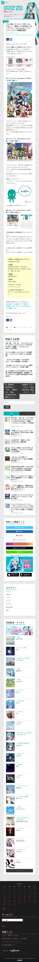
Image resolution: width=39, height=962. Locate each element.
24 (14, 900)
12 (24, 893)
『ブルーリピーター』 (22, 786)
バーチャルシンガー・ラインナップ (12, 942)
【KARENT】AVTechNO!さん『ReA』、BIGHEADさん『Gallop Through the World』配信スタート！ (11, 391)
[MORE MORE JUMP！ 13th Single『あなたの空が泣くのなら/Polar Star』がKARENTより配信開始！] (7, 468)
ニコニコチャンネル (20, 540)
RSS (4, 926)
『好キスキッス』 (21, 849)
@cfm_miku (20, 527)
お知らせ (8, 594)
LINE (20, 552)
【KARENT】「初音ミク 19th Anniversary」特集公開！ (20, 441)
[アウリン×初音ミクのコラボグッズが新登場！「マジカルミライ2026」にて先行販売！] (7, 449)
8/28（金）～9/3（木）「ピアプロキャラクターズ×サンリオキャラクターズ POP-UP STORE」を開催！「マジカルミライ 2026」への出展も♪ (19, 345)
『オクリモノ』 (20, 690)
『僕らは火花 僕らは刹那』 (24, 732)
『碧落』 (18, 669)
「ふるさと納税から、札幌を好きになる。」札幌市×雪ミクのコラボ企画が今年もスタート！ (22, 487)
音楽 (7, 610)
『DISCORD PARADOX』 (23, 743)
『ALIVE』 (19, 807)
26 (24, 900)
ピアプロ (8, 604)
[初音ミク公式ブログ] (13, 9)
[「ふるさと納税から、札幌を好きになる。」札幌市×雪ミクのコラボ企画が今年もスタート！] (7, 487)
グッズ (6, 21)
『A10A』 (18, 679)
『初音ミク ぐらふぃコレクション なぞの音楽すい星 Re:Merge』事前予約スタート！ (22, 432)
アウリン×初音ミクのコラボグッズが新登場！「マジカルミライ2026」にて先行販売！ (19, 354)
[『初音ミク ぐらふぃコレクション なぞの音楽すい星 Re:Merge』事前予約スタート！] (7, 432)
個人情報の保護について (9, 945)
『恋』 (18, 860)
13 (29, 893)
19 (24, 897)
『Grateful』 (19, 722)
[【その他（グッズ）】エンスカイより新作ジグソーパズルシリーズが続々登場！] (7, 496)
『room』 (18, 637)
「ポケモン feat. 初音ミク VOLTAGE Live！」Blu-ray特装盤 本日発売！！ (18, 360)
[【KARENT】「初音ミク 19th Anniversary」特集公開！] (7, 441)
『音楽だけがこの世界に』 (23, 658)
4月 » (4, 909)
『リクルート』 (20, 828)
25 (19, 900)
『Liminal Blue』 (20, 701)
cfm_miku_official (20, 544)
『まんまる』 (19, 775)
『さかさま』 (19, 711)
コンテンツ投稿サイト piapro (10, 935)
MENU (6, 2)
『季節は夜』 (19, 764)
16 (9, 897)
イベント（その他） (21, 327)
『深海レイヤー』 (21, 754)
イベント (8, 591)
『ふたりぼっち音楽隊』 (23, 796)
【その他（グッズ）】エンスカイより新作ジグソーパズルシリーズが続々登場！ (19, 366)
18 (19, 897)
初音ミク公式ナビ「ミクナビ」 (20, 555)
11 (19, 893)
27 (29, 900)
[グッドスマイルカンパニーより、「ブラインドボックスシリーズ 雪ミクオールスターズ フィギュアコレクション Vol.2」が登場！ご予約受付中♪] (7, 505)
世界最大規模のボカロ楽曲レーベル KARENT (14, 938)
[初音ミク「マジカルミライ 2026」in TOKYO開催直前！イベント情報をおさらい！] (7, 477)
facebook (20, 531)
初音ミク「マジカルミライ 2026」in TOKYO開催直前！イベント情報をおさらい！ (22, 477)
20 (29, 897)
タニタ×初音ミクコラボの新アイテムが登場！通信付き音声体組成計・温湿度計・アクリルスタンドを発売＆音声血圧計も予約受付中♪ (19, 373)
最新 (11, 413)
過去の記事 (9, 607)
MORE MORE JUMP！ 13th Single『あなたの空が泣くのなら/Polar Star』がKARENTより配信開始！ (22, 468)
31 (14, 904)
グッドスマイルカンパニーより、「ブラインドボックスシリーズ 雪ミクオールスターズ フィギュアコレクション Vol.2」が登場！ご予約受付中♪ (22, 507)
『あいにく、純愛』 (21, 647)
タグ (27, 413)
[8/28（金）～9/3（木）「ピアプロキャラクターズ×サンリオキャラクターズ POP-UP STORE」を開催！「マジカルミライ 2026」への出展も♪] (7, 419)
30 (9, 904)
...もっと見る (19, 870)
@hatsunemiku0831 (20, 548)
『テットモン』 (20, 839)
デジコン (8, 601)
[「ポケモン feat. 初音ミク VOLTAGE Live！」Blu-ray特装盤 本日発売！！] (7, 458)
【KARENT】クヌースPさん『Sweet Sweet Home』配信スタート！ (27, 388)
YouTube (20, 535)
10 (14, 893)
